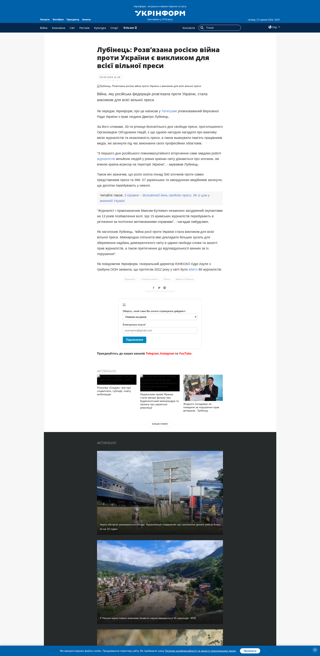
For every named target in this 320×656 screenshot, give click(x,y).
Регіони (84, 28)
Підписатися (134, 339)
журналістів (106, 159)
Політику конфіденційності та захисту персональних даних (200, 650)
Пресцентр (73, 19)
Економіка (58, 28)
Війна (44, 28)
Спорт (114, 28)
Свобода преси (149, 279)
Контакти (189, 28)
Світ (72, 28)
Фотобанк (58, 19)
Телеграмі (169, 111)
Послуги (45, 19)
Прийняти (250, 650)
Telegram (152, 353)
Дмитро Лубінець (185, 279)
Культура (100, 28)
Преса (166, 279)
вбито (193, 269)
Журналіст (130, 279)
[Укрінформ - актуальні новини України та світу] (160, 13)
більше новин (160, 424)
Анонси (86, 19)
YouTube (185, 353)
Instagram (167, 353)
